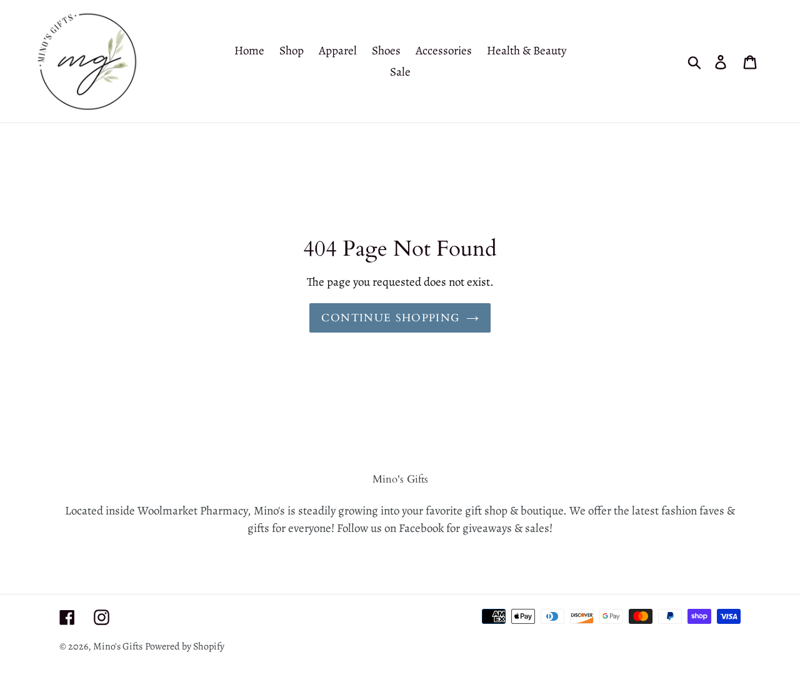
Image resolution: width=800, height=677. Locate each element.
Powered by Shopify (184, 646)
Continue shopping (390, 318)
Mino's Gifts (117, 646)
